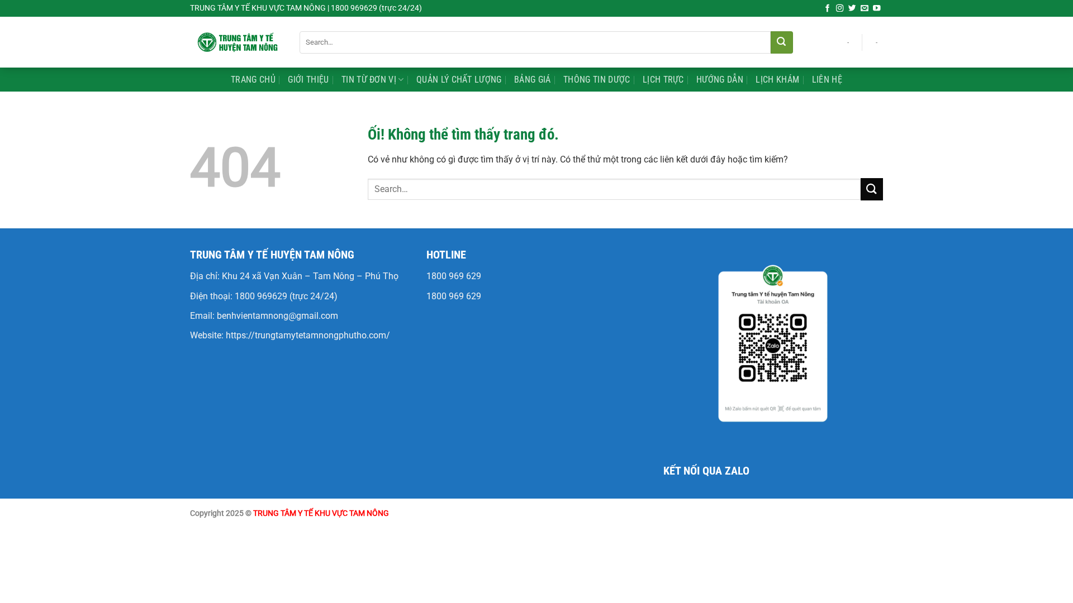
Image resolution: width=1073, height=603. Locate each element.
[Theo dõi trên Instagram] (840, 8)
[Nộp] (782, 42)
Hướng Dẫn (719, 79)
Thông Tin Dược (596, 79)
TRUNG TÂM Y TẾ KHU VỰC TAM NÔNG (321, 513)
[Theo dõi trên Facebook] (828, 8)
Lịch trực (663, 79)
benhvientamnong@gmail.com (277, 315)
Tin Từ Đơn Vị (368, 79)
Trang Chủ (253, 79)
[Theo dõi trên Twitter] (852, 8)
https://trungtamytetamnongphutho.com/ (308, 335)
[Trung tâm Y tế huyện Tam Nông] (236, 41)
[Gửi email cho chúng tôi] (864, 8)
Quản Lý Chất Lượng (459, 79)
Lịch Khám (777, 79)
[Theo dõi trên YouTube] (877, 8)
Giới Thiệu (308, 79)
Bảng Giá (532, 79)
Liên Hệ (827, 79)
